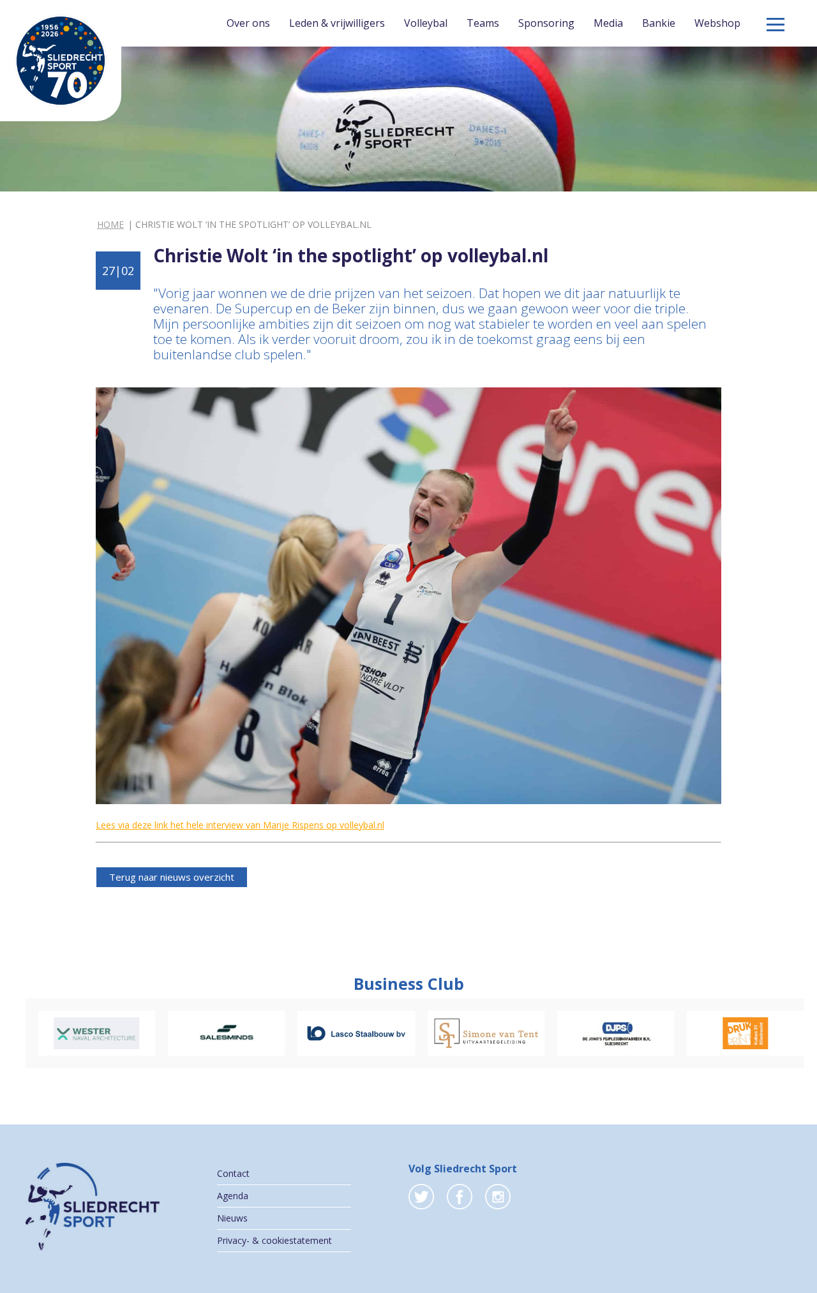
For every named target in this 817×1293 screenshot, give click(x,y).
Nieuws (232, 1218)
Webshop (717, 23)
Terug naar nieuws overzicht (171, 877)
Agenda (232, 1196)
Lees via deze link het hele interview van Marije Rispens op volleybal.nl (240, 825)
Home (110, 224)
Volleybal (425, 23)
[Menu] (775, 25)
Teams (483, 23)
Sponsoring (546, 23)
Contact (233, 1173)
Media (608, 23)
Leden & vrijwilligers (337, 23)
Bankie (658, 23)
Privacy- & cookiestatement (274, 1240)
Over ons (248, 23)
